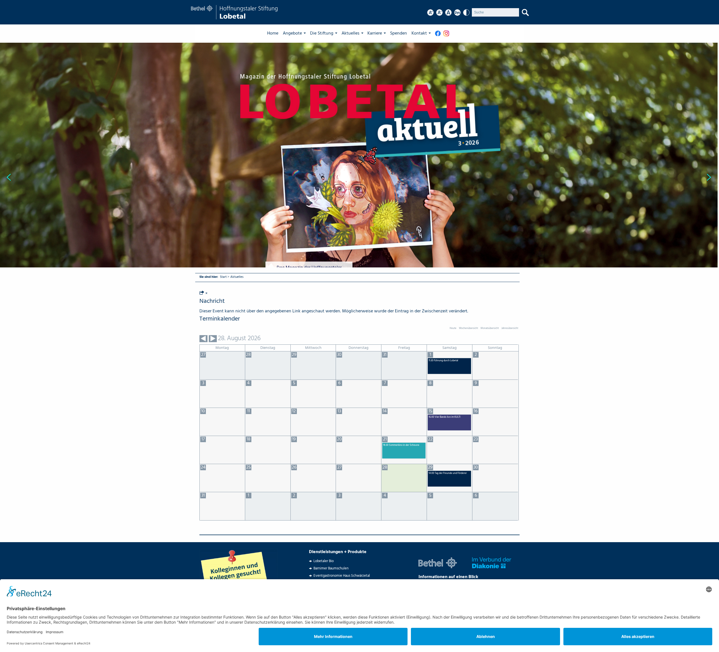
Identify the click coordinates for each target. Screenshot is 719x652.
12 (294, 411)
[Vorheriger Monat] (203, 338)
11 (248, 411)
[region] (359, 177)
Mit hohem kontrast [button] (466, 12)
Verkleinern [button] (439, 12)
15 (430, 411)
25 (248, 467)
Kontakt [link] (419, 33)
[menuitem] (275, 33)
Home (272, 33)
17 (203, 439)
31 (203, 495)
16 (475, 411)
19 (294, 439)
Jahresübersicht (509, 328)
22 (430, 439)
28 (385, 467)
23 (476, 439)
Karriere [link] (374, 33)
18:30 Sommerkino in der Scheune (401, 445)
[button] (359, 177)
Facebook (439, 33)
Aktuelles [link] (351, 33)
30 (476, 467)
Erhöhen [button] (430, 12)
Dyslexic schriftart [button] (457, 12)
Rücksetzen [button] (448, 12)
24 (203, 467)
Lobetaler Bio (323, 561)
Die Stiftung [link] (321, 33)
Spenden (398, 33)
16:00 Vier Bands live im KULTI (444, 417)
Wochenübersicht (468, 328)
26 (294, 467)
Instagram (447, 33)
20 (339, 439)
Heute (453, 328)
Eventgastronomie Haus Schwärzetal (341, 576)
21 (385, 439)
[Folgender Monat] (213, 338)
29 (430, 467)
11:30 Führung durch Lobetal (443, 361)
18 (249, 439)
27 (339, 467)
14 (385, 411)
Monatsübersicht (490, 328)
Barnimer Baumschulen (331, 568)
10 (203, 411)
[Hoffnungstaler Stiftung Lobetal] (234, 12)
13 (339, 411)
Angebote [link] (292, 33)
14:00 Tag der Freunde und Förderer (448, 473)
